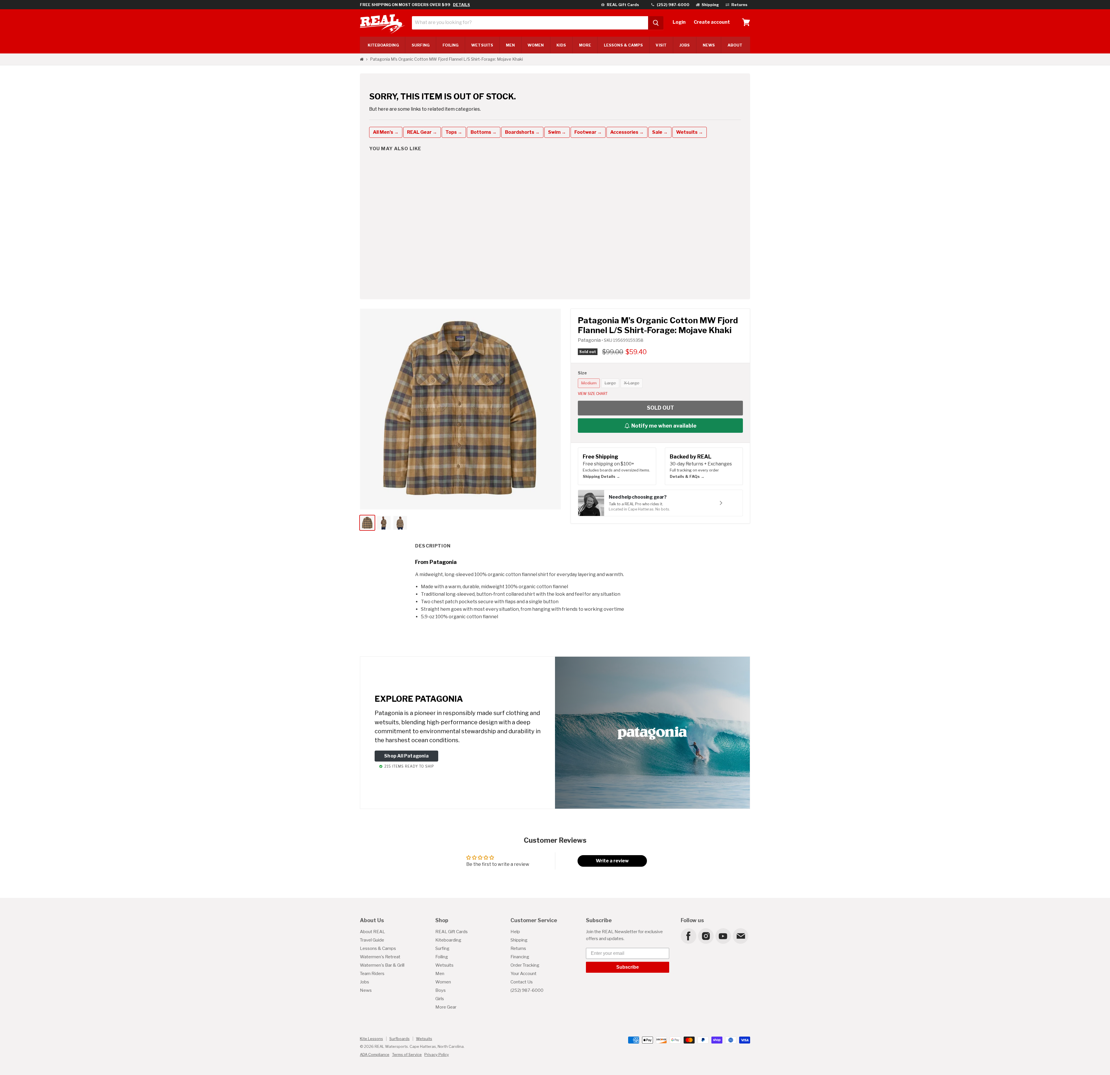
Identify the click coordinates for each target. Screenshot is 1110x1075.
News (709, 45)
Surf (421, 45)
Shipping (519, 940)
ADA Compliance (374, 1054)
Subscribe (627, 967)
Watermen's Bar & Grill (382, 965)
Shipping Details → (601, 476)
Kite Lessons (371, 1038)
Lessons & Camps (623, 45)
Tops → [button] (453, 132)
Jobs (684, 45)
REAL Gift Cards (451, 931)
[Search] (655, 22)
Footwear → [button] (588, 132)
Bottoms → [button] (484, 132)
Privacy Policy (436, 1054)
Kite (383, 45)
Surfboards (399, 1038)
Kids (561, 45)
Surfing (442, 948)
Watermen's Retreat (380, 956)
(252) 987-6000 (526, 990)
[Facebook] (688, 935)
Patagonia (590, 340)
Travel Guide (372, 940)
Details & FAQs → (687, 476)
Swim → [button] (557, 132)
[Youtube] (723, 935)
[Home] (362, 59)
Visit (661, 45)
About (735, 45)
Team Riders (372, 973)
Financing (519, 956)
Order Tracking (524, 965)
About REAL (372, 931)
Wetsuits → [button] (689, 132)
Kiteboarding (448, 940)
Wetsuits (482, 45)
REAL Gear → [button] (422, 132)
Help (515, 931)
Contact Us (521, 982)
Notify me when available (663, 426)
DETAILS (461, 4)
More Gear (445, 1007)
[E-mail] (740, 935)
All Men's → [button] (386, 132)
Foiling (451, 45)
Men (510, 45)
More (585, 45)
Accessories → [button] (627, 132)
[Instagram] (705, 935)
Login (679, 22)
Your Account (523, 973)
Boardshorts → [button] (522, 132)
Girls (439, 998)
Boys (440, 990)
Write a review (612, 861)
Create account (712, 22)
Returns (518, 948)
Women (535, 45)
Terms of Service (407, 1054)
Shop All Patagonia (406, 756)
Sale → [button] (660, 132)
